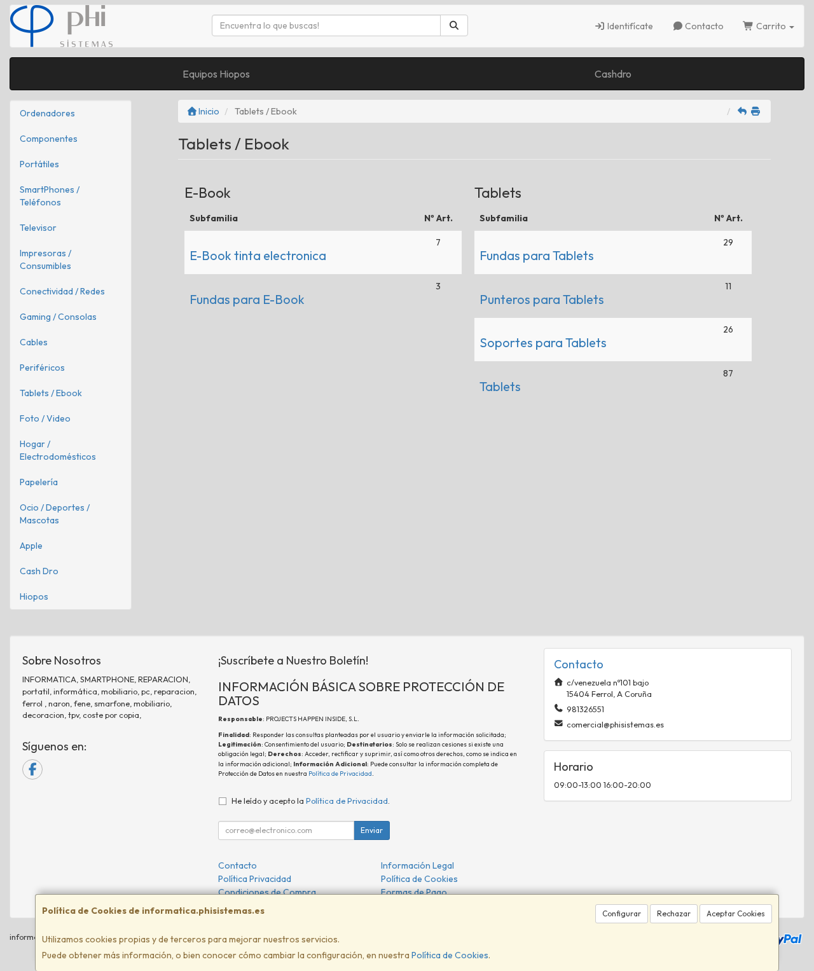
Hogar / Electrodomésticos (58, 450)
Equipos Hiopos (216, 73)
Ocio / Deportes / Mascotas (55, 514)
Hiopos (34, 596)
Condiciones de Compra (267, 892)
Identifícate (629, 26)
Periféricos (42, 367)
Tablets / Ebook (51, 393)
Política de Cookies (449, 955)
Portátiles (39, 164)
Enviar (372, 830)
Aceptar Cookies (736, 913)
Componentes (49, 138)
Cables (34, 342)
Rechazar (674, 913)
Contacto (703, 26)
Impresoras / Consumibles (45, 259)
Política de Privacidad (340, 773)
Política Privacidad (254, 879)
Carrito (771, 26)
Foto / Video (45, 418)
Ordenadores (47, 113)
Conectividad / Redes (62, 291)
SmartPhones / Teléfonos (49, 196)
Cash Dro (39, 571)
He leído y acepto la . (310, 800)
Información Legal (417, 865)
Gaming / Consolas (58, 316)
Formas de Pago (414, 892)
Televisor (38, 227)
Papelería (39, 482)
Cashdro (613, 73)
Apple (31, 545)
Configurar (621, 913)
